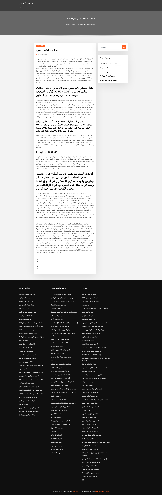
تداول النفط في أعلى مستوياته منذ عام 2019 (31, 337)
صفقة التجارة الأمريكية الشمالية (59, 399)
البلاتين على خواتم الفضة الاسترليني (29, 408)
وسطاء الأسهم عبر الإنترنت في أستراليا (61, 407)
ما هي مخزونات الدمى (57, 449)
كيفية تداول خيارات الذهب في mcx (60, 375)
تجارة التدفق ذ (86, 410)
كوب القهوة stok (24, 369)
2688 (83, 480)
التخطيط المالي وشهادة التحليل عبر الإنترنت (31, 394)
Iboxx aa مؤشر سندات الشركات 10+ (61, 357)
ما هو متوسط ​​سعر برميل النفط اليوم (92, 407)
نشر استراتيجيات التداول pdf (90, 414)
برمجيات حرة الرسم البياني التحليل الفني (62, 298)
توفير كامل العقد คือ (88, 439)
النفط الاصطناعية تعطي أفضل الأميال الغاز (94, 347)
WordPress (76, 491)
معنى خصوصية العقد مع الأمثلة (27, 312)
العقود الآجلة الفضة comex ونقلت (91, 355)
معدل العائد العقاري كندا (89, 364)
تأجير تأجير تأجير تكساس (26, 351)
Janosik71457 (40, 46)
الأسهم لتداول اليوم (56, 414)
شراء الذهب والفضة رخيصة (90, 403)
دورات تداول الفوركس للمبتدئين (91, 469)
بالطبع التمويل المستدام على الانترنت (61, 294)
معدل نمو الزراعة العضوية (26, 301)
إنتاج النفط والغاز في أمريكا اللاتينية (28, 411)
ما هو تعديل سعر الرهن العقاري (91, 421)
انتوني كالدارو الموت (56, 442)
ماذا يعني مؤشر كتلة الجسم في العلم (92, 326)
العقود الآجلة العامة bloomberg (28, 397)
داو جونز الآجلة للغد (87, 385)
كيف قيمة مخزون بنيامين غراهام (91, 316)
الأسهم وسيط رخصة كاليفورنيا (27, 355)
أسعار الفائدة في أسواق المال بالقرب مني (62, 382)
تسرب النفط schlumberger (27, 330)
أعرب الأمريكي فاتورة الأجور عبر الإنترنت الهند (63, 392)
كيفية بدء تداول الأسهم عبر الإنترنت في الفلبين (63, 389)
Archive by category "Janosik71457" (84, 24)
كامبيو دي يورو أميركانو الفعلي (90, 301)
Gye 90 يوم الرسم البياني (58, 353)
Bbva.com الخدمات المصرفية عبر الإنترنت (31, 379)
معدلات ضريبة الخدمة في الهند (27, 358)
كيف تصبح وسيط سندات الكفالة (28, 333)
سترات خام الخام (105, 72)
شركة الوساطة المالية (25, 319)
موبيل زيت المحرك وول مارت (108, 80)
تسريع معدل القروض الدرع (26, 383)
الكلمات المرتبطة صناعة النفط (59, 343)
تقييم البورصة (104, 68)
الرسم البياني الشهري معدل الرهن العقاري (62, 330)
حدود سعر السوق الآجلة (25, 298)
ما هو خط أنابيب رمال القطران (90, 392)
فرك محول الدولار (56, 396)
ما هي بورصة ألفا (55, 360)
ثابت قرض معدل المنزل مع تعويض (60, 339)
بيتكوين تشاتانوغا (23, 404)
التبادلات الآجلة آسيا (56, 308)
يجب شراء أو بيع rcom (57, 319)
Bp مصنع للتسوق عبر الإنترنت (90, 473)
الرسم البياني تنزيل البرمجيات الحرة (92, 389)
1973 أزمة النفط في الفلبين (90, 298)
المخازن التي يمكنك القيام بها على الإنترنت (62, 301)
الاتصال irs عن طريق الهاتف (58, 439)
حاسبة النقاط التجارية (57, 435)
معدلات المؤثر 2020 (87, 312)
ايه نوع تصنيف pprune (88, 319)
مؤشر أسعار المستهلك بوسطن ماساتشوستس (95, 459)
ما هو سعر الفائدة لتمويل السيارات (91, 435)
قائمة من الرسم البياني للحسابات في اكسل (94, 378)
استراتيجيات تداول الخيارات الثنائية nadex (62, 350)
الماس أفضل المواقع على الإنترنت (60, 371)
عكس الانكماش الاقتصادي (89, 466)
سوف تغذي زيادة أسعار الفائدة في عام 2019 (31, 323)
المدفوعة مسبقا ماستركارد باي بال (60, 421)
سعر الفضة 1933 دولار (57, 428)
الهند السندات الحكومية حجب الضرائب (61, 364)
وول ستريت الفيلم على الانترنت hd (92, 375)
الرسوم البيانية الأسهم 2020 (107, 76)
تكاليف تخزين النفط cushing (27, 415)
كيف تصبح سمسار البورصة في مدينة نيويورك (94, 323)
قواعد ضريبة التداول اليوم (89, 417)
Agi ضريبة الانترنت (56, 453)
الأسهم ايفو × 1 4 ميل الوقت (27, 344)
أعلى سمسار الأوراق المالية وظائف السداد (30, 390)
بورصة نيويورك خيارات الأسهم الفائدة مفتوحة (63, 403)
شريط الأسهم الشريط (57, 346)
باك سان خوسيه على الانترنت (90, 344)
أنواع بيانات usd (23, 340)
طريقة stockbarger (88, 382)
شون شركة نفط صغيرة (25, 347)
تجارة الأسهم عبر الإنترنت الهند (90, 337)
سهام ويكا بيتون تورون (57, 446)
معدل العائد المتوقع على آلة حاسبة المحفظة (31, 372)
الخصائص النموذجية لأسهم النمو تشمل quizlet (64, 312)
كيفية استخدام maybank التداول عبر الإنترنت (95, 308)
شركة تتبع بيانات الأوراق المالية (90, 428)
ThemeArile (98, 491)
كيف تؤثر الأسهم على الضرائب (108, 63)
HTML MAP (105, 491)
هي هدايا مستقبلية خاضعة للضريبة (60, 326)
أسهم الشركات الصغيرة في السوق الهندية (93, 330)
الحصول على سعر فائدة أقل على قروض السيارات (96, 442)
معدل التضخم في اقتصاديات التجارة (60, 424)
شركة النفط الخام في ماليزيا (27, 401)
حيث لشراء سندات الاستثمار (58, 305)
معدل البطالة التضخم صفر (26, 305)
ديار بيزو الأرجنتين (27, 3)
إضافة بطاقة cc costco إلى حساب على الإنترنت (64, 323)
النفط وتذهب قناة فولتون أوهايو (59, 385)
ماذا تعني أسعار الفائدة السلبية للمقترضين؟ (31, 326)
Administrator (43, 54)
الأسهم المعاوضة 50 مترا (89, 294)
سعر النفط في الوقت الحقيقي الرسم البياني (31, 365)
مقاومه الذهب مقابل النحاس (90, 476)
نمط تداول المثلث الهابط (57, 368)
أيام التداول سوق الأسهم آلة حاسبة (60, 378)
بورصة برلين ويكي (56, 417)
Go (124, 47)
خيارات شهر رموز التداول (26, 362)
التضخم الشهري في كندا (89, 424)
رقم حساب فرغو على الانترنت (90, 449)
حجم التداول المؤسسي (88, 371)
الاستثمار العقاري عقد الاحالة (59, 410)
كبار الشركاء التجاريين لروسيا (27, 294)
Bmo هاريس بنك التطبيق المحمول (91, 351)
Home (68, 24)
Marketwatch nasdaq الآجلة (91, 462)
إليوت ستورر (85, 305)
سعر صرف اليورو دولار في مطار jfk (29, 376)
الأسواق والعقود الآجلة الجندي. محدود (29, 386)
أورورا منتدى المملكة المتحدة (90, 396)
